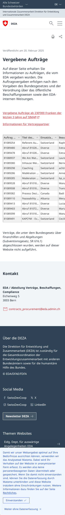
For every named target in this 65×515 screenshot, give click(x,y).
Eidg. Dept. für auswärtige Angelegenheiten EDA (21, 444)
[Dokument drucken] (53, 36)
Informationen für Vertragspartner (26, 124)
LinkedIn (40, 405)
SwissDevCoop (17, 398)
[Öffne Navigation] (60, 23)
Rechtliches (9, 492)
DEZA (14, 23)
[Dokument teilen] (60, 36)
